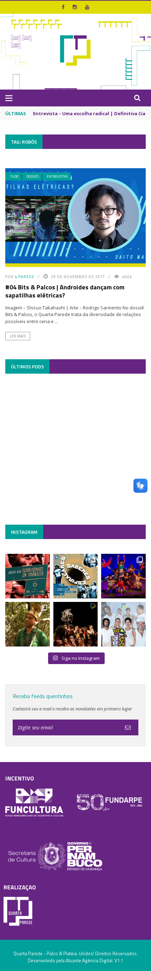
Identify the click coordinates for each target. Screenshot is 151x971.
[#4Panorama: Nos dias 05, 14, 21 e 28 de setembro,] (27, 624)
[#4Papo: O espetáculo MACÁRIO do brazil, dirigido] (75, 624)
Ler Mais (18, 336)
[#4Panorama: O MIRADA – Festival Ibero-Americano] (123, 576)
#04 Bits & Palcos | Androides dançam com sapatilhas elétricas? (64, 291)
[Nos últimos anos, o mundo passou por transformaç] (27, 576)
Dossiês (32, 176)
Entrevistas (57, 176)
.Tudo (14, 176)
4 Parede (24, 277)
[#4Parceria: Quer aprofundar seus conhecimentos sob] (75, 576)
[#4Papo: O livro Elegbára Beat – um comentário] (123, 624)
